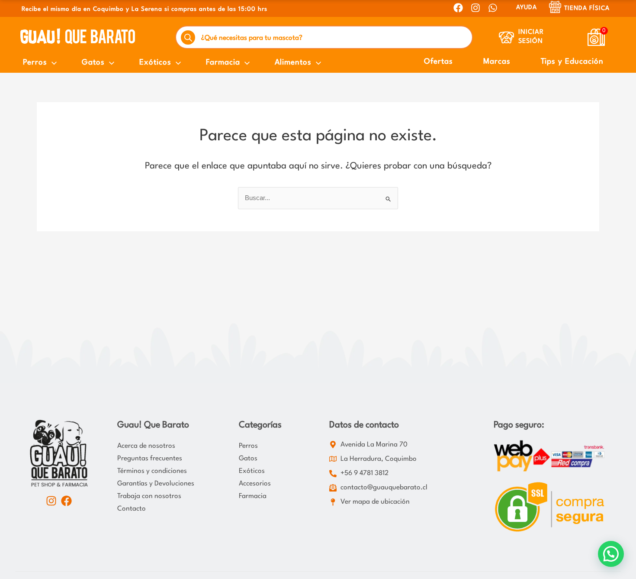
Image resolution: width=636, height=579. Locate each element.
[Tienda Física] (555, 7)
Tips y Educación (572, 61)
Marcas (497, 61)
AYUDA (526, 7)
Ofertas (438, 61)
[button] (611, 554)
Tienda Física (587, 8)
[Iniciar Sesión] (506, 37)
